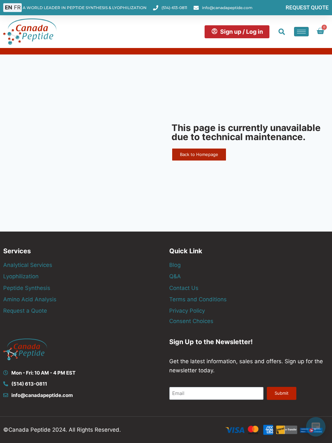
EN (8, 7)
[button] (282, 32)
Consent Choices (191, 321)
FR (17, 7)
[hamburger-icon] (301, 31)
